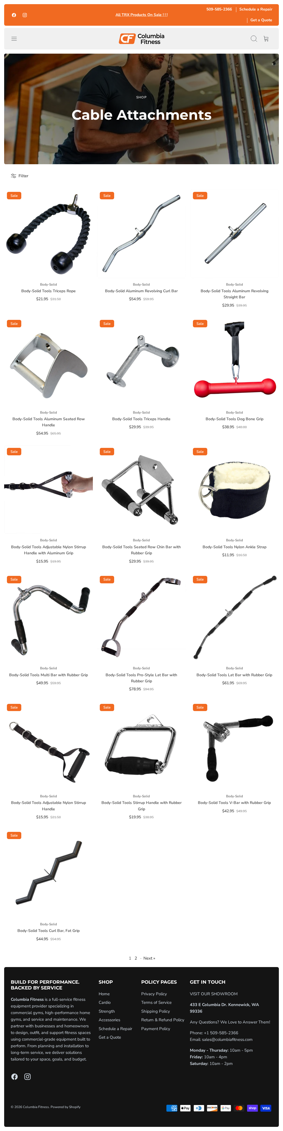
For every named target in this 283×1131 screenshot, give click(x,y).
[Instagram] (24, 15)
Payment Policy (155, 1028)
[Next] (191, 15)
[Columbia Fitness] (141, 39)
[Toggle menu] (17, 38)
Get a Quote (261, 20)
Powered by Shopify (65, 1107)
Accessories (109, 1020)
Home (104, 994)
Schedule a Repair (255, 9)
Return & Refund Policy (162, 1020)
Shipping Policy (155, 1011)
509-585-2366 (219, 9)
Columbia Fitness (36, 1107)
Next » (149, 958)
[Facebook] (14, 15)
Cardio (105, 1002)
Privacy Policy (154, 994)
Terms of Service (156, 1002)
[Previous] (92, 15)
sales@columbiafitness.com (227, 1039)
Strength (107, 1011)
